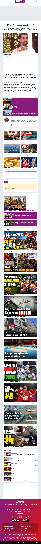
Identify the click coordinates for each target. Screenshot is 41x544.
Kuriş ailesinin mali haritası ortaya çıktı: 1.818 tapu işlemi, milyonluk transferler (12, 141)
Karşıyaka (28, 538)
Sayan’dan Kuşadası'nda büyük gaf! (28, 167)
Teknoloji (18, 4)
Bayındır (14, 537)
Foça (7, 538)
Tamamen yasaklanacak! (9, 167)
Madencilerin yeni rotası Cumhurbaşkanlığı (26, 155)
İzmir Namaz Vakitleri (9, 526)
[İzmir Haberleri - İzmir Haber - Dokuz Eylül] (20, 1)
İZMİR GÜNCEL (14, 463)
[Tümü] (36, 450)
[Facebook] (12, 125)
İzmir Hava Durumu (25, 524)
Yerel (31, 4)
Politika (10, 4)
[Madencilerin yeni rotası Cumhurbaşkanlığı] (29, 148)
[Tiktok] (23, 517)
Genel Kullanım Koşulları (29, 534)
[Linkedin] (18, 125)
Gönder (6, 182)
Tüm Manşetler (24, 528)
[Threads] (25, 517)
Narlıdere (18, 539)
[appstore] (15, 520)
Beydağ (24, 537)
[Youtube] (21, 517)
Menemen (14, 539)
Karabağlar (19, 538)
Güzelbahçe (14, 538)
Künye (35, 534)
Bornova (28, 537)
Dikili (5, 538)
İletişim (18, 535)
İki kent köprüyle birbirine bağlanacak (11, 154)
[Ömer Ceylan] (6, 119)
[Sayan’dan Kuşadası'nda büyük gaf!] (29, 161)
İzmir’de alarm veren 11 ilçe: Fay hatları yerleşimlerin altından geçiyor (23, 455)
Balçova (10, 537)
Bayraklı (17, 537)
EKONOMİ (13, 458)
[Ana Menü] (3, 1)
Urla (37, 539)
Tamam (37, 542)
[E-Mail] (10, 125)
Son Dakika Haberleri (8, 530)
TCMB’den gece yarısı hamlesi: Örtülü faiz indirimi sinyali (24, 460)
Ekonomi (6, 4)
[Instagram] (16, 125)
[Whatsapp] (27, 517)
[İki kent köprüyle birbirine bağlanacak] (12, 148)
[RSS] (28, 517)
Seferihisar (26, 539)
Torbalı (34, 539)
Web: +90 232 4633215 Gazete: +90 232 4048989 (21, 511)
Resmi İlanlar (36, 4)
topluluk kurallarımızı (14, 185)
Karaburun (23, 538)
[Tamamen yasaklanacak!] (12, 161)
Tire (31, 539)
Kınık (4, 539)
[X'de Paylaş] (6, 54)
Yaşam (22, 4)
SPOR (12, 468)
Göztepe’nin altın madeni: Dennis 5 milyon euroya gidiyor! (24, 465)
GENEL (20, 22)
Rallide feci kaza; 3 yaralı (26, 140)
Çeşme (34, 537)
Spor (14, 4)
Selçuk (29, 539)
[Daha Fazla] (10, 54)
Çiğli (36, 537)
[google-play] (25, 520)
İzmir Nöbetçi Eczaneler (9, 524)
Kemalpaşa (32, 538)
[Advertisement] (20, 13)
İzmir (2, 4)
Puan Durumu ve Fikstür (9, 528)
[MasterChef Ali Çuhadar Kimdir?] (20, 43)
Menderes (10, 539)
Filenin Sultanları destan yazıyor (19, 480)
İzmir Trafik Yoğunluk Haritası (27, 526)
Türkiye (26, 4)
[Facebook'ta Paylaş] (4, 54)
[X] (14, 517)
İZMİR (4, 537)
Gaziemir (10, 538)
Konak (7, 539)
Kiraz (36, 538)
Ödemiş (22, 539)
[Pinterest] (16, 517)
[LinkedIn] (19, 517)
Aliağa (7, 537)
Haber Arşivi (24, 530)
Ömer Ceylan (6, 56)
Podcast (22, 535)
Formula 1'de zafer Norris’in (18, 470)
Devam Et (11, 123)
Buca (31, 537)
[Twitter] (14, 125)
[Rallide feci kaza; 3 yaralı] (29, 135)
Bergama (21, 537)
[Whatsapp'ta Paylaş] (8, 54)
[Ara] (37, 1)
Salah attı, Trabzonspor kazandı (18, 475)
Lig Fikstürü (22, 534)
